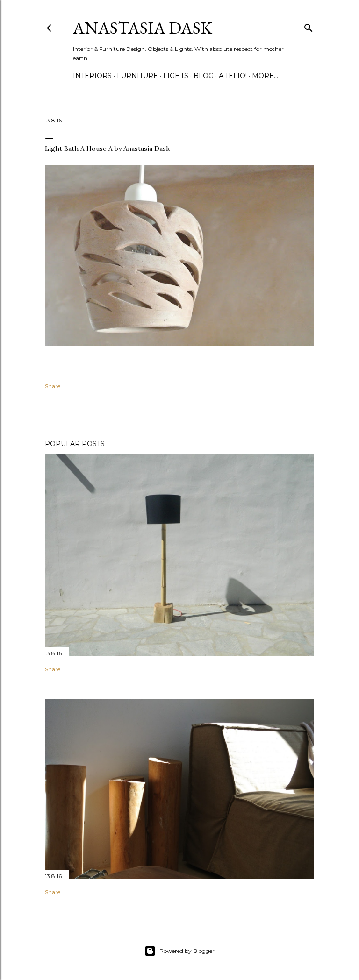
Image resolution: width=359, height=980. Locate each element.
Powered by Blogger (187, 950)
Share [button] (52, 386)
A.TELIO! (233, 75)
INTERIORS (92, 75)
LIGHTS (175, 75)
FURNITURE (137, 75)
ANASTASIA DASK (142, 28)
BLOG (204, 75)
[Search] (308, 26)
